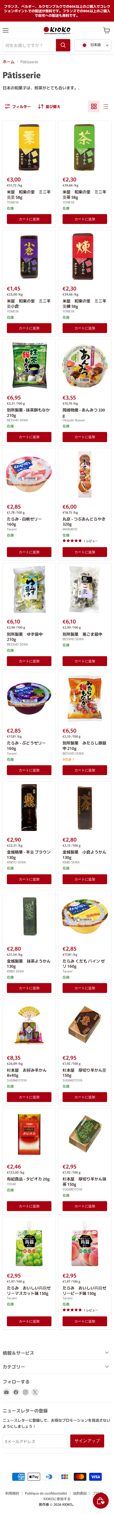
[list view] (105, 106)
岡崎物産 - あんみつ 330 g (84, 412)
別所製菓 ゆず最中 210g (25, 636)
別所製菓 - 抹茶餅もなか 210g (28, 412)
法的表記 (80, 1493)
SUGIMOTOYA (17, 1080)
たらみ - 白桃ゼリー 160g (24, 521)
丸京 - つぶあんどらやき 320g (84, 521)
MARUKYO (70, 529)
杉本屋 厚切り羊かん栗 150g (84, 1072)
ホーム (9, 61)
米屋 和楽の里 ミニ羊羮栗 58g (29, 194)
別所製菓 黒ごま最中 (82, 634)
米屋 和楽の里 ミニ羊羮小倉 (29, 303)
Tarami (12, 529)
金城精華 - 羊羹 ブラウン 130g (29, 854)
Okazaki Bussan (74, 420)
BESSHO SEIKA (17, 420)
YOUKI (11, 1184)
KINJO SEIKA (71, 862)
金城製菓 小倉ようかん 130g (84, 854)
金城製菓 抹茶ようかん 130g (29, 963)
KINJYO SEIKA (16, 862)
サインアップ (87, 1441)
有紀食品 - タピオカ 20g (28, 1179)
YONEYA (13, 202)
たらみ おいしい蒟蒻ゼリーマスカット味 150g (29, 1290)
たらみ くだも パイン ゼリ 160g (84, 963)
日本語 (95, 44)
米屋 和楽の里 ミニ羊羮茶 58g (84, 194)
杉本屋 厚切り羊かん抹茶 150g (84, 1181)
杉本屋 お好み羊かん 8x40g (27, 1072)
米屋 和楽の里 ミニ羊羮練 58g (84, 303)
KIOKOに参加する (57, 1498)
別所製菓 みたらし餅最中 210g (84, 745)
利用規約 (12, 1493)
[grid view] (94, 106)
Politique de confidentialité (46, 1493)
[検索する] (63, 45)
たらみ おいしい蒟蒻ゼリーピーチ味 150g (84, 1290)
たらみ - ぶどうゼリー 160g (26, 745)
